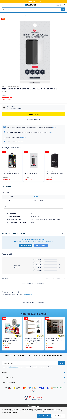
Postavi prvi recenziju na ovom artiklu (11, 86)
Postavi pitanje (26, 245)
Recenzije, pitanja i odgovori (13, 233)
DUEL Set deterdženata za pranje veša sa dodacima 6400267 (10, 340)
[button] (57, 5)
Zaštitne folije (23, 15)
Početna (5, 15)
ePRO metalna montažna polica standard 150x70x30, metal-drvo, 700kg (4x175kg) (33, 340)
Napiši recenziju (41, 245)
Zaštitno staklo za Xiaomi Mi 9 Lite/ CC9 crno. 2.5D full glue (11, 172)
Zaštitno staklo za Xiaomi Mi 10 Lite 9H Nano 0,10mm (33, 172)
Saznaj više (55, 127)
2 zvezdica (39, 267)
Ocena (46, 278)
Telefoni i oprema (13, 15)
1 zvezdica (39, 270)
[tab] (32, 187)
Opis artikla (6, 187)
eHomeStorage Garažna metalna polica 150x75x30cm (54, 339)
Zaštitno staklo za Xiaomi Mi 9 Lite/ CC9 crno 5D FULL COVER (54, 172)
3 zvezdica (39, 265)
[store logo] (30, 5)
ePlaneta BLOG (13, 367)
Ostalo (36, 196)
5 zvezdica (39, 259)
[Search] (63, 9)
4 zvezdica (39, 262)
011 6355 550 (34, 406)
